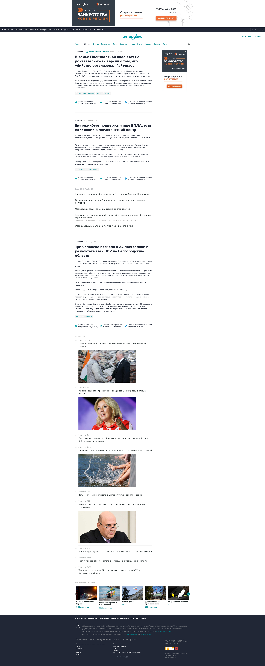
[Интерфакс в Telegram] (117, 657)
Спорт (115, 44)
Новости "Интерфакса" (119, 646)
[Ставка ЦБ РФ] (132, 599)
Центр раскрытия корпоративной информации (126, 652)
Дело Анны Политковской (97, 52)
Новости (148, 44)
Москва (132, 44)
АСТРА (78, 654)
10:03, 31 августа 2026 (90, 242)
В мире (96, 44)
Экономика (105, 44)
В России (87, 44)
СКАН (114, 648)
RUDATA (115, 650)
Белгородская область (84, 316)
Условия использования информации (176, 653)
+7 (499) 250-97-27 (146, 634)
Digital (139, 44)
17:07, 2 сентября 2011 (116, 52)
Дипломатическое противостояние (152, 603)
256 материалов (151, 607)
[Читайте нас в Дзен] (114, 657)
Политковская (81, 93)
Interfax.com (34, 30)
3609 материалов (105, 608)
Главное (78, 44)
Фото (165, 44)
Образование (87, 30)
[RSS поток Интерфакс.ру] (123, 657)
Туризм (66, 30)
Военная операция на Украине (85, 603)
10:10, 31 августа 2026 (90, 120)
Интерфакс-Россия (46, 30)
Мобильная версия (8, 30)
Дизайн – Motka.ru (170, 657)
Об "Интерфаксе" (22, 30)
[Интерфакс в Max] (126, 657)
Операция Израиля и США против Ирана (108, 604)
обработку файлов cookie (163, 631)
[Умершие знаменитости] (178, 599)
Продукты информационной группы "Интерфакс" (106, 639)
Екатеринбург (81, 169)
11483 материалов (82, 607)
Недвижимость (75, 30)
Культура (123, 44)
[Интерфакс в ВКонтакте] (120, 657)
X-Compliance (80, 648)
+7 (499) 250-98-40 (131, 634)
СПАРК (78, 646)
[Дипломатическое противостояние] (155, 599)
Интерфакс (132, 37)
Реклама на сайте (127, 618)
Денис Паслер (93, 169)
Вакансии (115, 618)
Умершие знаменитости (178, 602)
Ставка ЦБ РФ (128, 602)
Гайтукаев (106, 93)
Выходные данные (170, 655)
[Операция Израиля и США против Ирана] (109, 600)
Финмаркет (58, 30)
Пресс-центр (104, 618)
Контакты (79, 618)
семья (99, 93)
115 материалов (127, 605)
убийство (91, 93)
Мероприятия (98, 30)
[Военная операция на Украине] (86, 599)
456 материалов (174, 605)
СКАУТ (78, 650)
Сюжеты (157, 44)
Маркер (78, 652)
